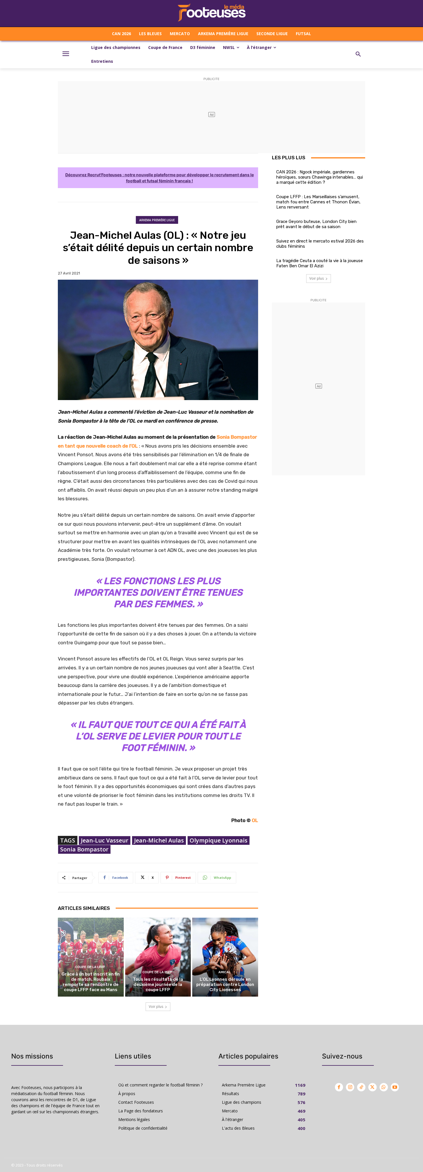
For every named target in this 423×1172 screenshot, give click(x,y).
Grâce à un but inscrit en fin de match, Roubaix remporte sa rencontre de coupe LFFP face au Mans (91, 982)
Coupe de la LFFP (90, 967)
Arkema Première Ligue (157, 220)
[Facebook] (339, 1087)
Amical (224, 972)
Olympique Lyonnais (218, 840)
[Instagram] (350, 1087)
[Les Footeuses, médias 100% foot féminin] (211, 13)
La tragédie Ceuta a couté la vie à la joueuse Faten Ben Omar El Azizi (319, 263)
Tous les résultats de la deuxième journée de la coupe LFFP (158, 984)
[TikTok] (361, 1087)
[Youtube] (395, 1087)
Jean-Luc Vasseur (104, 840)
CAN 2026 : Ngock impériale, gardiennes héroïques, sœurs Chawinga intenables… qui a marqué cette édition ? (319, 177)
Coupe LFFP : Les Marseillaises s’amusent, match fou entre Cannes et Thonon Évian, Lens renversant (318, 202)
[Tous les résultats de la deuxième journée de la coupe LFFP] (158, 957)
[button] (358, 54)
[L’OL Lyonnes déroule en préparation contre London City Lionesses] (225, 957)
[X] (372, 1087)
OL (255, 820)
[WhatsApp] (384, 1087)
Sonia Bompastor (84, 849)
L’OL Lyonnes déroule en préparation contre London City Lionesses (225, 984)
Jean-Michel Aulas (159, 840)
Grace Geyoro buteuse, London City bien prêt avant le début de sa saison (316, 224)
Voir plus (156, 1006)
